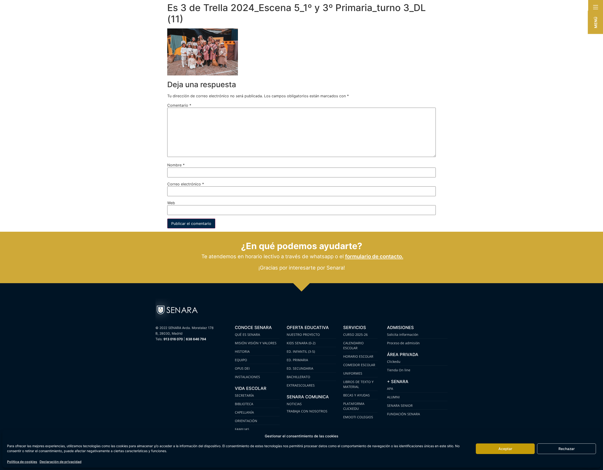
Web (171, 203)
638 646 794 (196, 339)
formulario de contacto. (374, 256)
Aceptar (505, 448)
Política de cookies (22, 462)
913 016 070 (173, 339)
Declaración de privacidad (60, 462)
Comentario (179, 105)
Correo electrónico (185, 184)
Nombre (176, 165)
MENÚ (595, 22)
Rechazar (566, 448)
